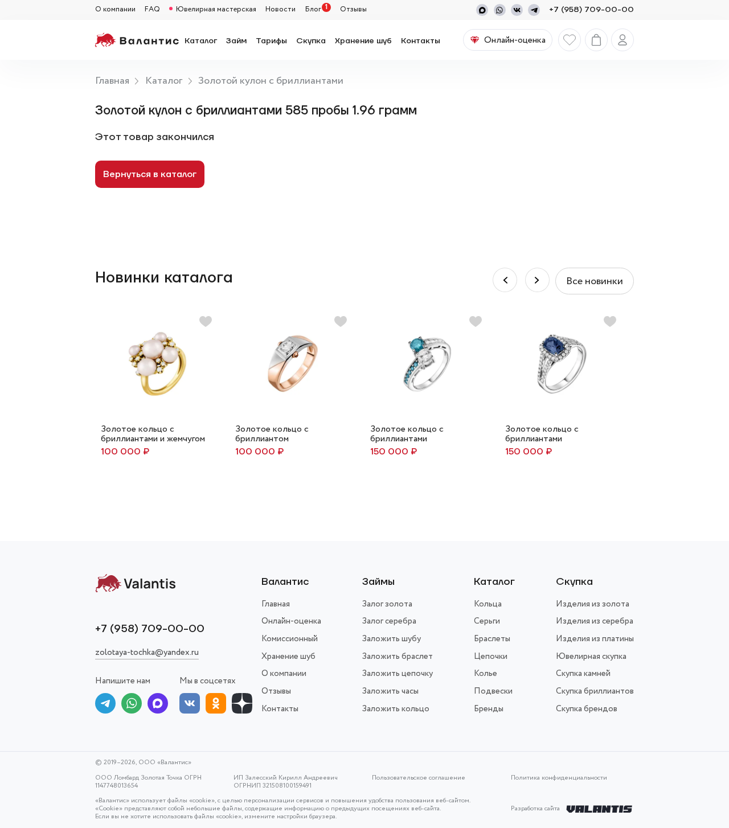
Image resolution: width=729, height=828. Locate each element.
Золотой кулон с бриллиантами (270, 80)
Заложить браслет (397, 656)
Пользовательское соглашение (418, 778)
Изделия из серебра (594, 621)
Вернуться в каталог (149, 174)
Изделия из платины (595, 639)
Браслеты (492, 639)
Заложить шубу (391, 639)
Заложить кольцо (395, 709)
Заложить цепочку (397, 673)
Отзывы (353, 10)
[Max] (482, 10)
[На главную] (137, 39)
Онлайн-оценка (291, 621)
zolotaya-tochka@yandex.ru (147, 652)
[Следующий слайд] (505, 280)
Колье (485, 673)
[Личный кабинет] (622, 39)
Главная (112, 80)
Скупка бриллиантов (595, 691)
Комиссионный (289, 639)
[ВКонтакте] (189, 705)
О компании (115, 10)
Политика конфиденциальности (559, 778)
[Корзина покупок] (596, 39)
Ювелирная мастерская (216, 10)
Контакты (420, 41)
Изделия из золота (592, 604)
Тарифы (271, 41)
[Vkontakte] (517, 10)
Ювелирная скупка (591, 656)
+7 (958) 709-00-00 (591, 10)
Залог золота (387, 604)
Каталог (201, 41)
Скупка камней (583, 673)
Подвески (493, 691)
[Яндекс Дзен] (242, 705)
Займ (236, 41)
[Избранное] (569, 39)
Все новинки (594, 281)
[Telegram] (534, 10)
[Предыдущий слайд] (537, 280)
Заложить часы (390, 691)
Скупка (311, 41)
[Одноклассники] (216, 705)
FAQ (152, 10)
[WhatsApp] (500, 10)
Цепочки (490, 656)
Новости (280, 10)
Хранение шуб (363, 41)
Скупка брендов (586, 709)
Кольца (488, 604)
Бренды (488, 709)
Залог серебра (389, 621)
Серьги (487, 621)
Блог (313, 10)
